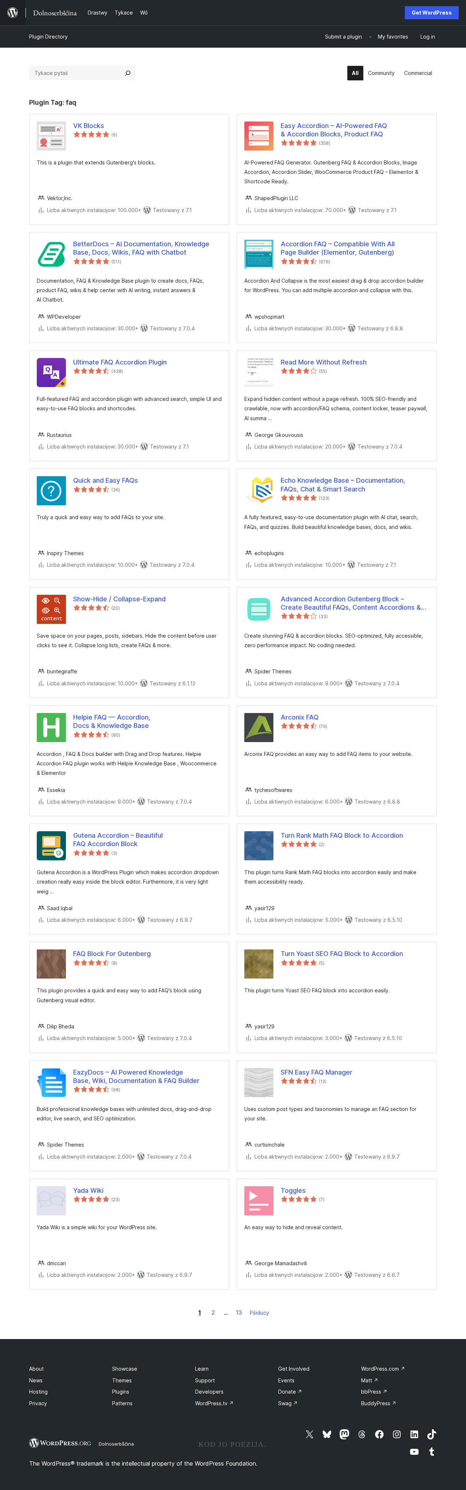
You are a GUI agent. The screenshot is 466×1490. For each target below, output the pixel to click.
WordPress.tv (214, 1403)
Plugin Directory (48, 36)
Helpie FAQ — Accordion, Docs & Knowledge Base (111, 721)
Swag (288, 1403)
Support (205, 1380)
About (36, 1369)
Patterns (122, 1403)
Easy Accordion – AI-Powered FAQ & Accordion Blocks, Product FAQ (334, 130)
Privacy (38, 1403)
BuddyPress (378, 1403)
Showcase (124, 1369)
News (36, 1380)
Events (286, 1380)
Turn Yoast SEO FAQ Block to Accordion (342, 953)
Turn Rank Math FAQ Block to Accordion (342, 835)
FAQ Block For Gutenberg (112, 953)
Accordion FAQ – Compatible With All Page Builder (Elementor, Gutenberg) (338, 248)
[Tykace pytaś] (128, 73)
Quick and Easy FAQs (105, 480)
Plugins (120, 1392)
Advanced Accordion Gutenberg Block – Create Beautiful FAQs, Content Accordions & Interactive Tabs (351, 603)
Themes (122, 1380)
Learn (202, 1369)
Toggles (293, 1190)
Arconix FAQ (300, 717)
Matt (369, 1380)
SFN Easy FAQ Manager (316, 1072)
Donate (290, 1392)
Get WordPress (432, 12)
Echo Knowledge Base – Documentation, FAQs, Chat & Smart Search (343, 485)
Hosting (38, 1392)
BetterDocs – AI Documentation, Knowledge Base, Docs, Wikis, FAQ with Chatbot (141, 248)
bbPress (374, 1392)
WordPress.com (383, 1369)
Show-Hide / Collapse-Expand (119, 599)
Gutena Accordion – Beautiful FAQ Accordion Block (118, 840)
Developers (209, 1392)
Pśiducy (259, 1313)
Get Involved (293, 1369)
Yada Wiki (88, 1190)
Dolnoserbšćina (116, 1444)
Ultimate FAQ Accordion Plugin (120, 362)
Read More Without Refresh (324, 362)
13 (239, 1312)
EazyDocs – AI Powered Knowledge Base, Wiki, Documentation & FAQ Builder (136, 1076)
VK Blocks (88, 126)
